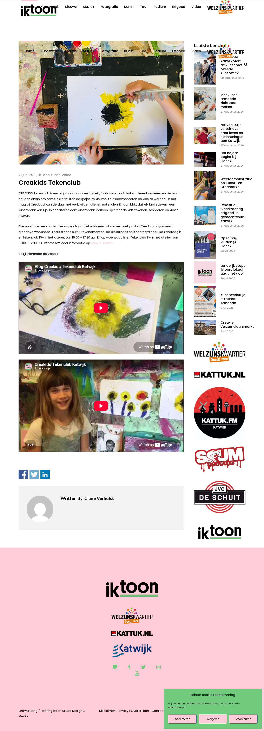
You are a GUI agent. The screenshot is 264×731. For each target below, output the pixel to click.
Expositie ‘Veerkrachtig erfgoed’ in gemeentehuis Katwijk (232, 213)
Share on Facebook (23, 474)
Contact (158, 711)
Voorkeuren (243, 719)
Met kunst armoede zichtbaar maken (228, 101)
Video (66, 175)
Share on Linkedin (45, 474)
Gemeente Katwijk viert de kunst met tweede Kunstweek (231, 65)
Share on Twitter (34, 474)
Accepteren (182, 719)
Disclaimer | (108, 711)
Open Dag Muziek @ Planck (228, 242)
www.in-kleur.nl (102, 243)
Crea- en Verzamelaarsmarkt (237, 324)
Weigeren (212, 719)
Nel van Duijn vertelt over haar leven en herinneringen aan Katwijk (231, 132)
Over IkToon (140, 711)
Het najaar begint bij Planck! (229, 156)
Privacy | (124, 711)
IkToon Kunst (49, 175)
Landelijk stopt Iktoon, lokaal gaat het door (232, 269)
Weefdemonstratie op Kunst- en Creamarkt (236, 183)
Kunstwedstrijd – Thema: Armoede (232, 299)
